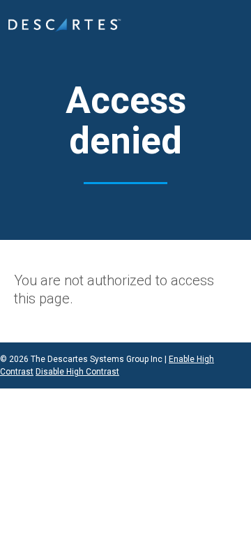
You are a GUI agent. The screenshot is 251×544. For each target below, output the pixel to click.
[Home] (64, 25)
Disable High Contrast (77, 372)
